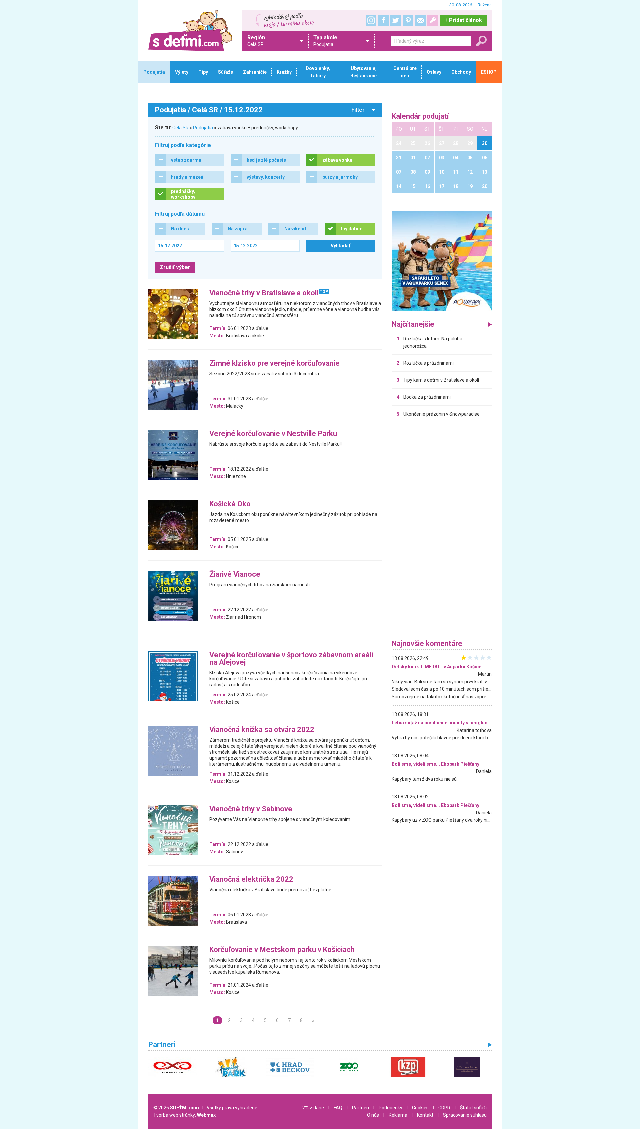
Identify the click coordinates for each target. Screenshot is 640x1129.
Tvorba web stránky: (184, 1115)
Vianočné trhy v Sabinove (250, 809)
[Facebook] (383, 20)
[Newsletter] (420, 20)
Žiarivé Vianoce (234, 574)
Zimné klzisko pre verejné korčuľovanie (274, 363)
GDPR (444, 1107)
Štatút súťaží (473, 1107)
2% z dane (313, 1107)
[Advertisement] (442, 530)
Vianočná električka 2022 (251, 879)
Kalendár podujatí (420, 116)
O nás (373, 1115)
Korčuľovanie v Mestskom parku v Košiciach (282, 950)
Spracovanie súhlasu (465, 1115)
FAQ (338, 1107)
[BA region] (442, 260)
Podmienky (390, 1107)
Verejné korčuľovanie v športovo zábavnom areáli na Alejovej (291, 658)
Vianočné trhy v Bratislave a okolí (264, 293)
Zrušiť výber (175, 267)
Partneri (360, 1107)
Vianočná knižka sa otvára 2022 (261, 730)
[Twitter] (395, 20)
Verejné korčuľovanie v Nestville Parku (273, 434)
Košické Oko (230, 504)
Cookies (420, 1107)
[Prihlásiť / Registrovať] (432, 20)
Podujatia (203, 127)
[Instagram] (371, 20)
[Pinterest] (408, 20)
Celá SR (180, 127)
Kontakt (425, 1115)
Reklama (398, 1115)
